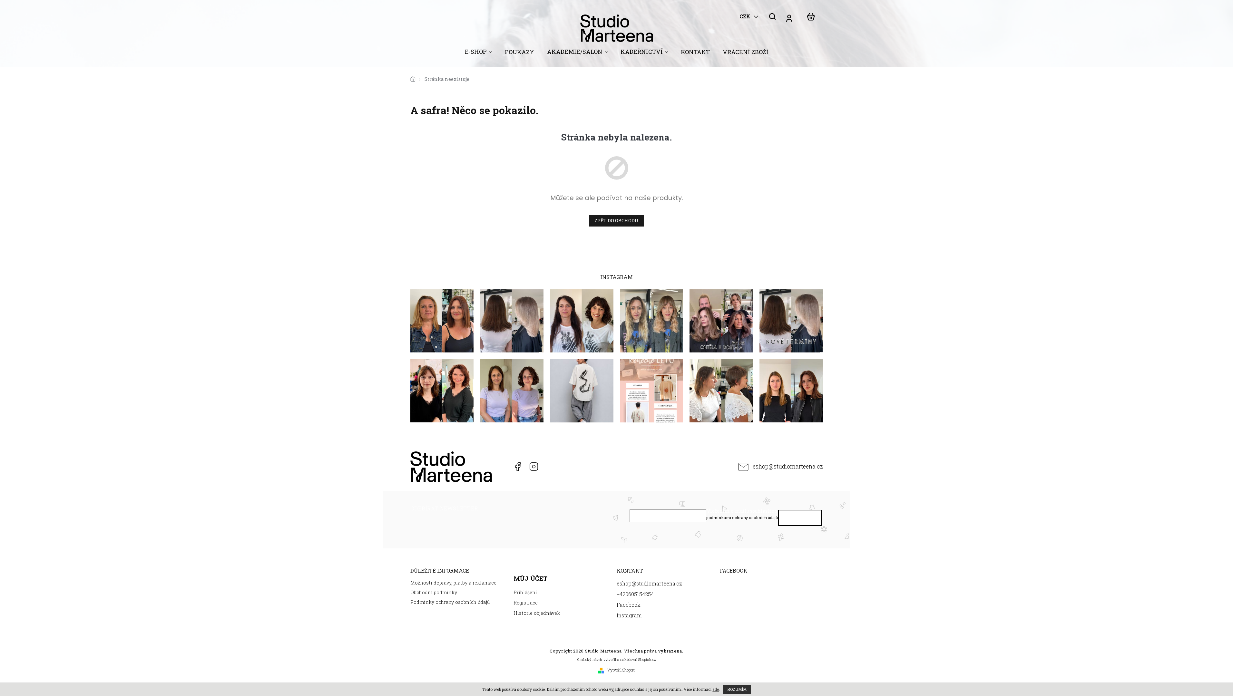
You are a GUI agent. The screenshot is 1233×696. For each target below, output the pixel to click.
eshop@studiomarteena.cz (788, 466)
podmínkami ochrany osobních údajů (742, 517)
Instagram (533, 466)
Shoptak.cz (647, 659)
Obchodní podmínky (433, 592)
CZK (745, 16)
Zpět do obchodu (616, 221)
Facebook (517, 466)
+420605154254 (501, 466)
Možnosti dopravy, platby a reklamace (453, 583)
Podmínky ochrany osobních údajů (450, 602)
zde (715, 689)
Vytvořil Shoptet (621, 669)
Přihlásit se (799, 519)
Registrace (526, 603)
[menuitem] (478, 53)
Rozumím (737, 689)
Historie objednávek (537, 613)
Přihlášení (525, 592)
